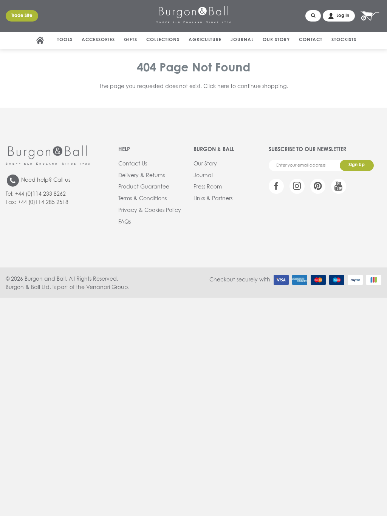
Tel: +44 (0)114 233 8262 (36, 194)
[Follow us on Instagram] (297, 186)
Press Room (208, 187)
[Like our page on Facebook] (276, 186)
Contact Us (132, 164)
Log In (342, 16)
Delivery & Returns (141, 175)
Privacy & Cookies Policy (149, 210)
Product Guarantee (143, 187)
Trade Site (22, 16)
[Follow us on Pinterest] (317, 186)
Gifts (130, 40)
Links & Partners (213, 198)
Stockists (343, 40)
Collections (163, 40)
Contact (310, 40)
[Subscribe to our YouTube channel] (338, 186)
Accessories (98, 40)
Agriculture (205, 40)
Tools (65, 40)
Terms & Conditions (142, 198)
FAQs (124, 222)
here (223, 86)
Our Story (276, 40)
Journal (242, 40)
